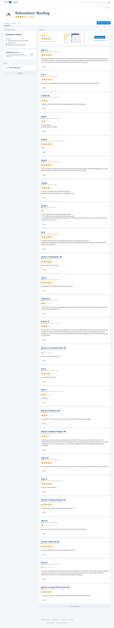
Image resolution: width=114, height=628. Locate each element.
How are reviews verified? (100, 40)
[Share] (109, 7)
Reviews (14, 23)
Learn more (8, 56)
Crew (19, 23)
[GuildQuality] (10, 2)
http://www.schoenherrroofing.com (16, 45)
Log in (109, 2)
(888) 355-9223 (50, 622)
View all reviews (74, 606)
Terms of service (55, 619)
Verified (44, 51)
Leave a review (104, 23)
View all (20, 73)
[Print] (106, 7)
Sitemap (71, 619)
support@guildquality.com (62, 622)
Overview (7, 23)
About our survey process (88, 2)
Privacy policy (64, 619)
